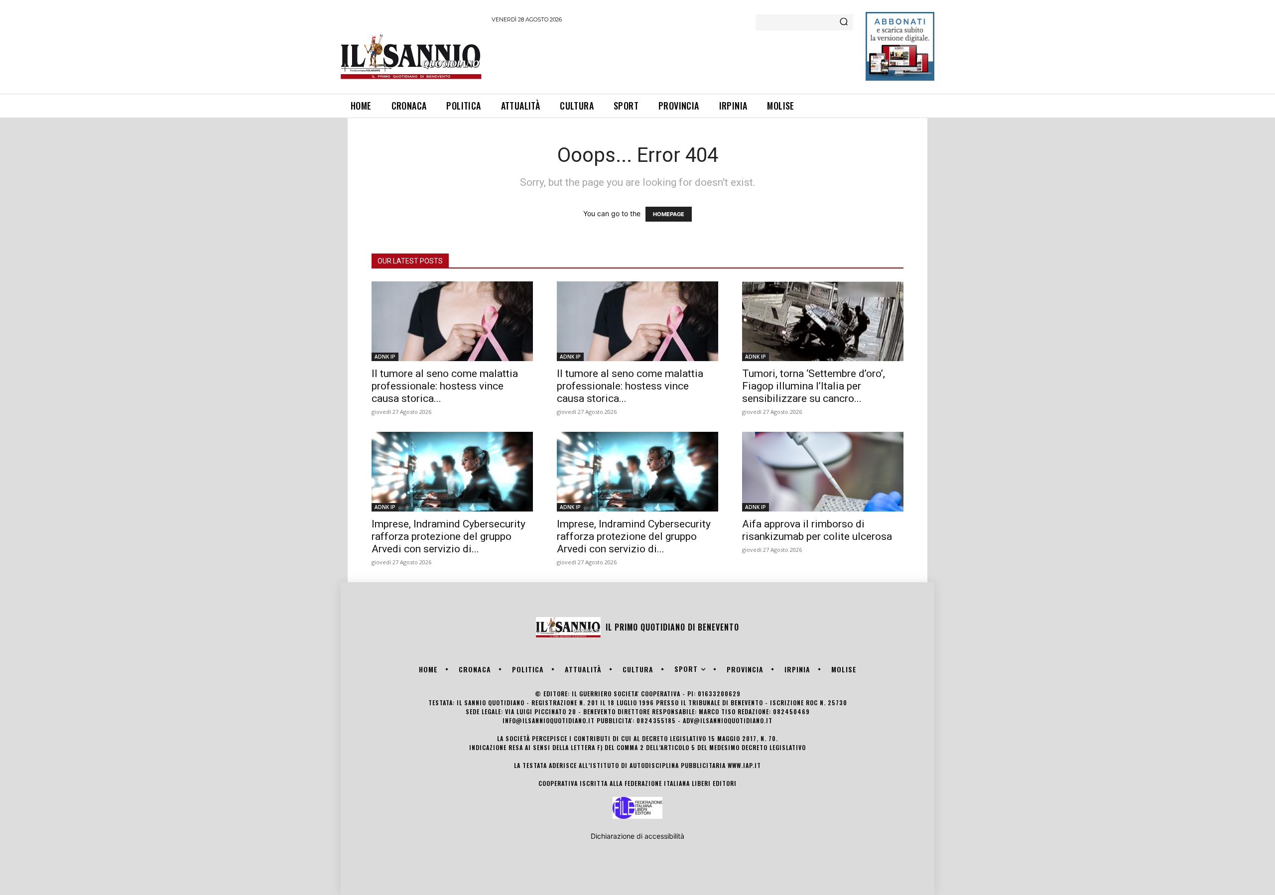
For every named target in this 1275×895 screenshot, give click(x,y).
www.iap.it (744, 765)
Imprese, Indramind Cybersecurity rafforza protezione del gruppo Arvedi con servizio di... (448, 536)
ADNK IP (385, 356)
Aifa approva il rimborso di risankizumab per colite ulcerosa (817, 530)
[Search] (843, 22)
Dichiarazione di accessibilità (637, 836)
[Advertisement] (673, 56)
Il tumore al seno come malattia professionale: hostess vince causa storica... (445, 386)
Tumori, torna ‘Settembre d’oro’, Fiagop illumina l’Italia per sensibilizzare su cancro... (813, 386)
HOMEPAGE (668, 214)
